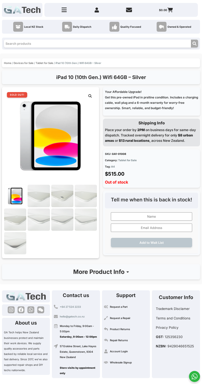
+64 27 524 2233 (70, 306)
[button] (90, 96)
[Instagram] (11, 309)
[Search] (194, 44)
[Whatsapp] (30, 309)
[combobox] (97, 44)
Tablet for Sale (44, 63)
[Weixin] (40, 309)
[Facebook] (21, 309)
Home (7, 63)
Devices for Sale (24, 63)
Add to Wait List (151, 243)
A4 (113, 166)
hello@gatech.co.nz (72, 316)
